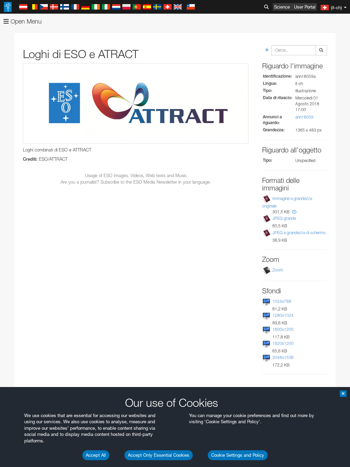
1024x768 (281, 301)
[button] (294, 211)
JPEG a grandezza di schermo (299, 232)
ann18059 (304, 117)
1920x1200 (283, 343)
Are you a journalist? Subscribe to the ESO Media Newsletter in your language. (135, 182)
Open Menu (25, 21)
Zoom (277, 269)
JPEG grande (284, 218)
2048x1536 (283, 357)
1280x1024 (283, 315)
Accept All (96, 455)
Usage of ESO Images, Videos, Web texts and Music (136, 175)
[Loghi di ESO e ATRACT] (135, 103)
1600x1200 (283, 329)
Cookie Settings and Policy (237, 455)
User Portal (304, 7)
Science (282, 7)
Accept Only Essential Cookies (158, 455)
